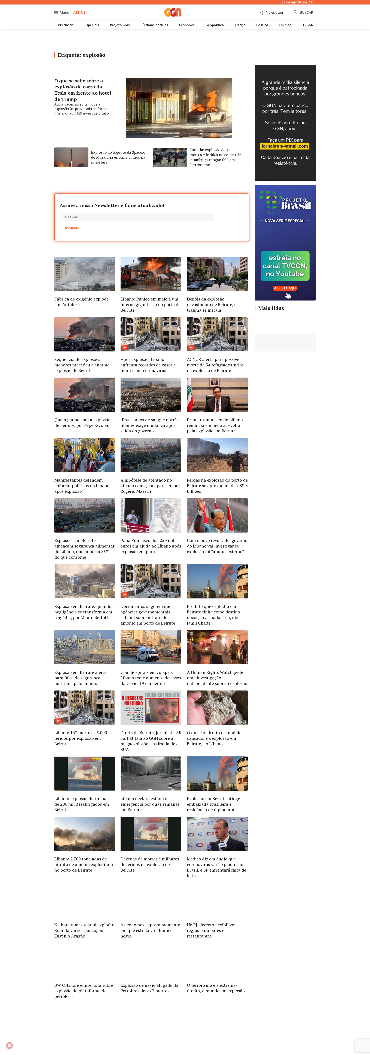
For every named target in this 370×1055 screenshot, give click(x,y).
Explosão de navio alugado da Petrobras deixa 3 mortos (149, 988)
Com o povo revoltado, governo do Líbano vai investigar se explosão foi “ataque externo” (217, 545)
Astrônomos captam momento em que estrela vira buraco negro (150, 930)
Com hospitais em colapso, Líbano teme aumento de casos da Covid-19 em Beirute (151, 677)
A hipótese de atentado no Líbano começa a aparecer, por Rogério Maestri (150, 485)
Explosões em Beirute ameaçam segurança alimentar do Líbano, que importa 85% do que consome (84, 548)
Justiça (240, 25)
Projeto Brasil (120, 25)
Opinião (285, 25)
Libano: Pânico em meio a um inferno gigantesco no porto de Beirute (151, 304)
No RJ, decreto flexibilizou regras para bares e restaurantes (212, 930)
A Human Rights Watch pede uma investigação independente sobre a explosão (217, 677)
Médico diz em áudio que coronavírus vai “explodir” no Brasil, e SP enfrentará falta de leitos (216, 867)
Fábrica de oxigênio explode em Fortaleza (81, 301)
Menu (64, 12)
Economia (187, 25)
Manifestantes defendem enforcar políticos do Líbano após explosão (81, 485)
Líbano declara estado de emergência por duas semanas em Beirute (150, 804)
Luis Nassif (65, 25)
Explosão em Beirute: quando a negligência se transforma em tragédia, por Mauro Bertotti (84, 611)
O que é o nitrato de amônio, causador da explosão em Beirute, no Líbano (215, 738)
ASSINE (79, 12)
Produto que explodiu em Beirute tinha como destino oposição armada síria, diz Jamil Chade (213, 614)
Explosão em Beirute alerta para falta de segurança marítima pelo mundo (80, 677)
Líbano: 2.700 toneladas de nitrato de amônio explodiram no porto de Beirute (83, 864)
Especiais (92, 25)
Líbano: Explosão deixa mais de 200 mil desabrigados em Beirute (82, 804)
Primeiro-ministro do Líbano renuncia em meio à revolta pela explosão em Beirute (215, 425)
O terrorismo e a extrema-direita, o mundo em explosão (216, 988)
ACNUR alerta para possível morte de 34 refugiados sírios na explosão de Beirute (215, 364)
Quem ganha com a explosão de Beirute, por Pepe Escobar (82, 422)
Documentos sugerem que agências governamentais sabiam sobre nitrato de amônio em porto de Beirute (148, 614)
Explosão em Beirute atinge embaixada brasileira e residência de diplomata (213, 804)
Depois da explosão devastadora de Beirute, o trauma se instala (212, 304)
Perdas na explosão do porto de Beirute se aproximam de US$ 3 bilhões (217, 485)
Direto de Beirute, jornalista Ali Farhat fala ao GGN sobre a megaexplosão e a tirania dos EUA (151, 741)
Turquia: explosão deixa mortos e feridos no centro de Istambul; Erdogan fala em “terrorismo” (215, 157)
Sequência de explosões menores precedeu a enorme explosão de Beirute (81, 364)
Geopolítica (215, 25)
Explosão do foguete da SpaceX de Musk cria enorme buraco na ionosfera (118, 157)
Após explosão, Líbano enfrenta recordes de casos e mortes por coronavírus (148, 364)
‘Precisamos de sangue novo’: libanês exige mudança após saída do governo (149, 425)
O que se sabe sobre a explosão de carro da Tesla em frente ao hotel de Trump (82, 89)
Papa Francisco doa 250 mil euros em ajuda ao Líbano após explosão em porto (151, 545)
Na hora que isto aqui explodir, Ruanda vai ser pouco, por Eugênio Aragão (84, 930)
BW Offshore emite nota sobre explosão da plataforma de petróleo (83, 990)
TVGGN (307, 25)
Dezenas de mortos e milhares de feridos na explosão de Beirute (150, 864)
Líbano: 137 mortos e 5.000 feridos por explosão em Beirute (80, 738)
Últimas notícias (155, 25)
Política (262, 25)
